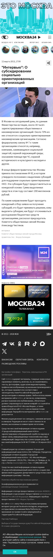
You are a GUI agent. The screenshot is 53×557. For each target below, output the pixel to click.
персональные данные (30, 537)
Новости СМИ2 (8, 283)
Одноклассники (19, 343)
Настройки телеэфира (11, 372)
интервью (6, 231)
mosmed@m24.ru (20, 463)
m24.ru (8, 379)
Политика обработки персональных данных (20, 479)
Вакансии (7, 359)
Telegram (4, 343)
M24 (16, 334)
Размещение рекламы (14, 363)
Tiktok (35, 343)
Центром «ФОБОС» (42, 491)
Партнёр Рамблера (10, 519)
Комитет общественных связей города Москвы (22, 234)
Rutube (27, 343)
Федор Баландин (23, 237)
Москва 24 (26, 37)
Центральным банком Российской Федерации (26, 495)
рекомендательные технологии (15, 487)
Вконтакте (12, 343)
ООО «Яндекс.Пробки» (24, 499)
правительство (8, 237)
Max (42, 343)
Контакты (42, 359)
